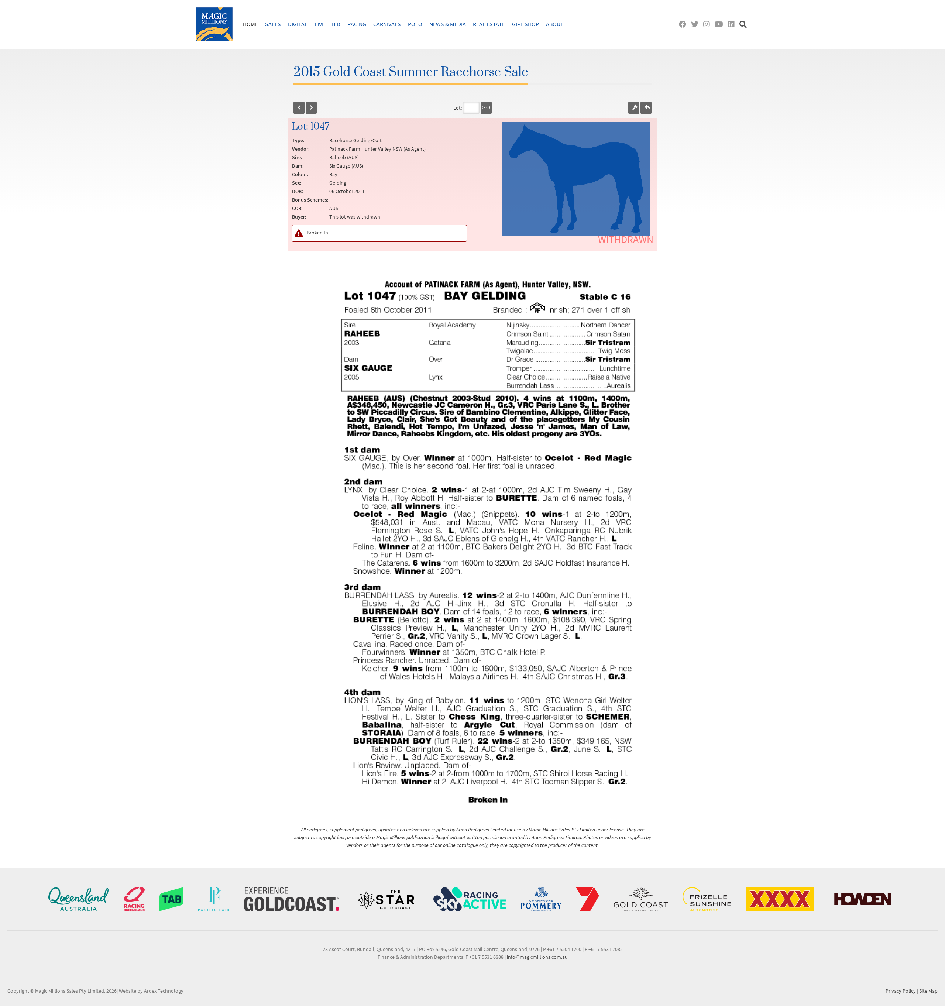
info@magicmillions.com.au (537, 957)
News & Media (447, 24)
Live (320, 24)
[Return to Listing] (646, 108)
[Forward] (311, 108)
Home (250, 24)
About (555, 24)
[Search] (744, 24)
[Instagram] (708, 24)
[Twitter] (696, 24)
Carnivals (387, 24)
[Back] (299, 108)
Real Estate (489, 24)
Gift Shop (525, 24)
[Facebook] (684, 24)
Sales (273, 24)
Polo (415, 24)
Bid (336, 24)
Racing (356, 24)
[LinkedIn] (733, 24)
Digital (297, 24)
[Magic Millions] (214, 24)
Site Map (928, 991)
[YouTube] (720, 24)
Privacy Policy (901, 991)
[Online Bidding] (633, 108)
